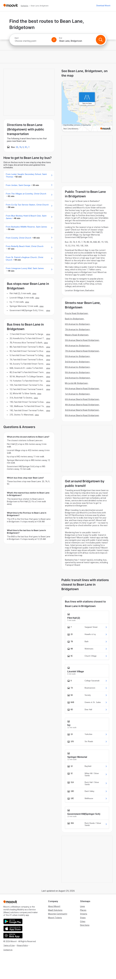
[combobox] (32, 40)
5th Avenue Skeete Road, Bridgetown (82, 340)
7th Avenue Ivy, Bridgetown (77, 329)
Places (83, 910)
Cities (82, 921)
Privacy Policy (22, 945)
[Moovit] (10, 5)
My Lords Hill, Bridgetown (76, 383)
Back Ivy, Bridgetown (74, 319)
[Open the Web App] (12, 935)
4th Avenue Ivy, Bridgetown (77, 345)
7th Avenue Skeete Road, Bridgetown (82, 351)
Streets (83, 914)
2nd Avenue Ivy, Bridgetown (77, 378)
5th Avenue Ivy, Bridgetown (77, 356)
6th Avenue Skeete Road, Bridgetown (82, 399)
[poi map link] (87, 106)
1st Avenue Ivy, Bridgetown (77, 394)
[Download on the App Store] (12, 928)
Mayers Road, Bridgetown (76, 335)
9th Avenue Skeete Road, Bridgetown (82, 388)
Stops (83, 918)
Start (17, 38)
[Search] (100, 40)
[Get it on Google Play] (12, 921)
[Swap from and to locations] (54, 39)
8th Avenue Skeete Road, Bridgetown (82, 415)
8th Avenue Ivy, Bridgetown (77, 367)
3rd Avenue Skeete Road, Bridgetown (82, 410)
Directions (84, 925)
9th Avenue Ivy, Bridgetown (77, 372)
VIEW (34, 293)
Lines (82, 906)
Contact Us (7, 950)
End (60, 38)
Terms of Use (9, 945)
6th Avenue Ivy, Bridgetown (77, 324)
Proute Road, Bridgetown (76, 313)
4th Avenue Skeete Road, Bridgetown (82, 405)
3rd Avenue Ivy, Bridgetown (77, 362)
